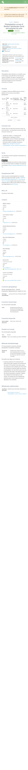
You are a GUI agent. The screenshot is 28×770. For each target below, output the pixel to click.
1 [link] (14, 120)
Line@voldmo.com (7, 222)
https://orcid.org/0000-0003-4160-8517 (12, 280)
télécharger (18, 58)
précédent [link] (10, 120)
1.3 (3, 103)
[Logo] (3, 2)
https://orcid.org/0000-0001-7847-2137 (12, 269)
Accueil (11, 22)
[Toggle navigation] (25, 2)
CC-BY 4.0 (8, 49)
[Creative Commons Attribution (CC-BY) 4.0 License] (5, 160)
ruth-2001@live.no (7, 245)
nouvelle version (13, 7)
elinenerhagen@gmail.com (8, 256)
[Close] (26, 7)
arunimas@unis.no (7, 267)
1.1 (3, 113)
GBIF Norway (15, 184)
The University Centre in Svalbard (14, 48)
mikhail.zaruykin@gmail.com (9, 211)
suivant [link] (18, 120)
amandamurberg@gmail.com (9, 233)
